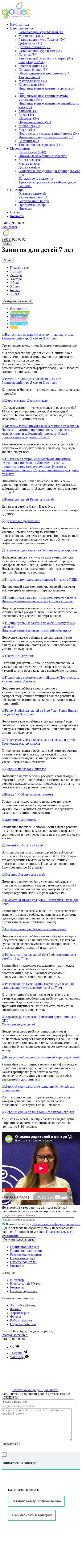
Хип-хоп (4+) (28, 111)
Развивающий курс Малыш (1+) (41, 32)
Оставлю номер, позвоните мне (36, 1501)
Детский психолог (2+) (35, 47)
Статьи (15, 212)
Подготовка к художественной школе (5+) (49, 133)
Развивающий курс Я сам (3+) (40, 51)
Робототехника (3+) (33, 66)
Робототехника (21, 1320)
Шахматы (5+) (29, 118)
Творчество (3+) (30, 77)
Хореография (19, 1313)
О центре (16, 190)
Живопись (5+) (29, 126)
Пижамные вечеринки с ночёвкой (43, 156)
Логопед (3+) (28, 54)
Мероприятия (20, 148)
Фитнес (15, 1309)
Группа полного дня (24, 1247)
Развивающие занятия (26, 1254)
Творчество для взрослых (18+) (41, 144)
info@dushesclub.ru (15, 1335)
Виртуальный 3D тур (34, 201)
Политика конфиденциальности (35, 1390)
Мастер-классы (29, 163)
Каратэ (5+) (27, 129)
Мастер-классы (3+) (33, 81)
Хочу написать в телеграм (32, 1515)
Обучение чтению (23, 1324)
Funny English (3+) (32, 62)
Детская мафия (29, 167)
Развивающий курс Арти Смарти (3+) (46, 58)
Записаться (9, 227)
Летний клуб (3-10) (32, 152)
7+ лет (7, 260)
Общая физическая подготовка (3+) (44, 73)
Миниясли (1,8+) (31, 36)
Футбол (15, 1316)
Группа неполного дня (26, 1250)
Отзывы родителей (32, 193)
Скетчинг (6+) (29, 141)
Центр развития (21, 28)
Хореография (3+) (31, 84)
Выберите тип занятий (17, 301)
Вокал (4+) (26, 114)
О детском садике (22, 1258)
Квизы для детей (30, 159)
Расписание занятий (33, 197)
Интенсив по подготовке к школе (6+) (46, 137)
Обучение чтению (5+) (35, 122)
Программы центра (32, 205)
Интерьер (25, 208)
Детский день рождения (36, 178)
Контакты (17, 216)
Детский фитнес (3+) (33, 69)
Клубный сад (19, 24)
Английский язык (23, 1305)
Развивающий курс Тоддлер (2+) (42, 39)
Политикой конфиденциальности (56, 1224)
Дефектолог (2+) (30, 43)
